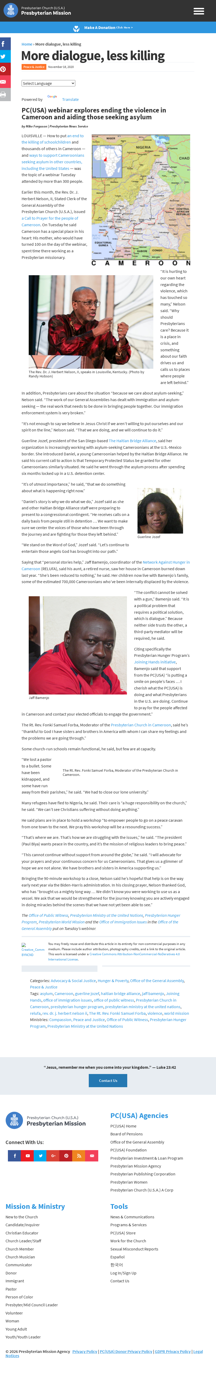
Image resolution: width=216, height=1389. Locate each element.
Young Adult (16, 1329)
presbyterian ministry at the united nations (142, 1006)
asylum (46, 993)
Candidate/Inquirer (23, 1224)
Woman (12, 1320)
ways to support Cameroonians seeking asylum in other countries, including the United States (53, 161)
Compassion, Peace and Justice (77, 1019)
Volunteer (14, 1313)
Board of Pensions (126, 1133)
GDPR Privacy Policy (173, 1351)
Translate (70, 99)
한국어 (116, 1264)
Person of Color (19, 1296)
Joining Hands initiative (155, 661)
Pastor (11, 1289)
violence (155, 1013)
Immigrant (15, 1280)
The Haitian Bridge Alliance (132, 440)
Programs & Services (128, 1224)
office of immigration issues (67, 1000)
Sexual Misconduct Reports (134, 1249)
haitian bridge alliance (120, 993)
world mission (176, 1013)
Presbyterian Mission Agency (135, 1166)
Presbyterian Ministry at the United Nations (106, 915)
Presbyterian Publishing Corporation (142, 1173)
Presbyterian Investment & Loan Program (146, 1158)
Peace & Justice (34, 67)
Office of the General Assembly (157, 980)
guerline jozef (87, 993)
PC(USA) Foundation (128, 1149)
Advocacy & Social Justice (73, 980)
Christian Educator (22, 1232)
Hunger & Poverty (113, 980)
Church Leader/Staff (23, 1240)
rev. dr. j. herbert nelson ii (64, 1013)
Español (117, 1256)
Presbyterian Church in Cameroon (141, 724)
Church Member (20, 1249)
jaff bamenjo (153, 993)
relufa (35, 1013)
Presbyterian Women (129, 1182)
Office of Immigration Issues (123, 921)
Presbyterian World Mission (62, 921)
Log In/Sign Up (123, 1272)
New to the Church (22, 1216)
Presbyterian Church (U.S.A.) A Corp (141, 1190)
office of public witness (114, 1000)
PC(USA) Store (123, 1232)
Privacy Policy (84, 1351)
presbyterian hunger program (77, 1006)
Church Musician (20, 1256)
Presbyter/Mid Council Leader (32, 1304)
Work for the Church (128, 1240)
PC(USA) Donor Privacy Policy (126, 1351)
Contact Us (108, 1080)
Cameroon (64, 993)
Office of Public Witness (48, 915)
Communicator (19, 1264)
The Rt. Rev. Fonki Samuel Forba (117, 1013)
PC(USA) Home (123, 1126)
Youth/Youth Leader (23, 1336)
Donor (11, 1272)
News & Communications (132, 1216)
